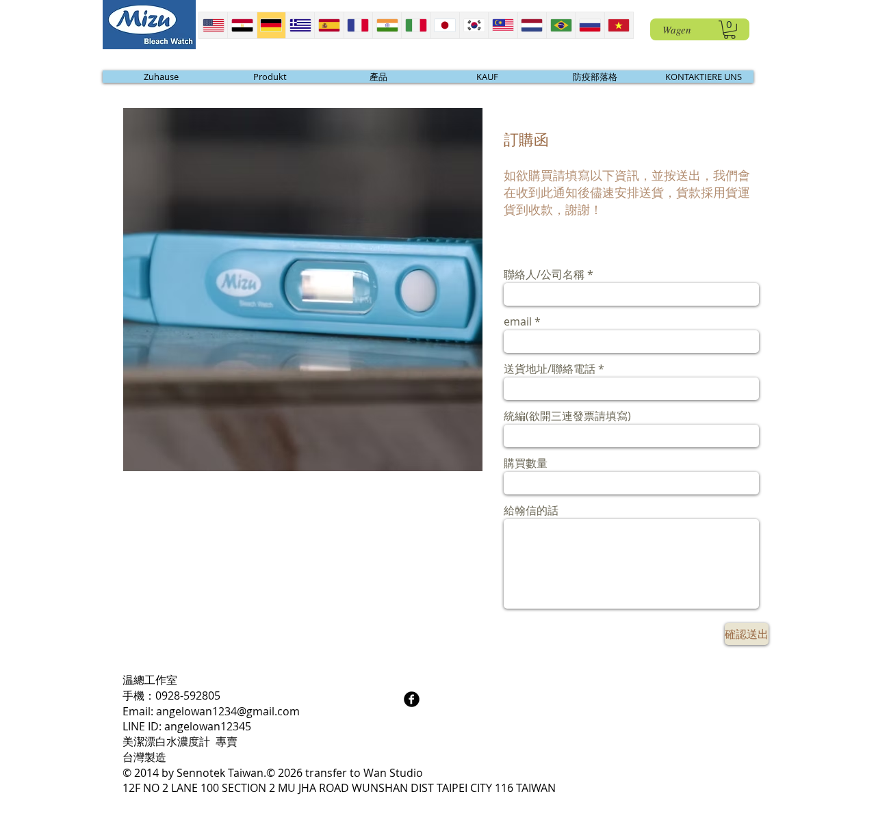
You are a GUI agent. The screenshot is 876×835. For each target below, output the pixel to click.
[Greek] (299, 25)
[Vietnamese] (618, 25)
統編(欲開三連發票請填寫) (567, 415)
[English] (213, 25)
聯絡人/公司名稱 (544, 274)
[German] (271, 25)
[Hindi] (386, 25)
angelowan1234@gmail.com (228, 711)
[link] (729, 30)
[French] (358, 25)
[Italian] (415, 25)
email (518, 321)
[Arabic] (241, 25)
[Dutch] (531, 25)
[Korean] (473, 25)
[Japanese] (444, 25)
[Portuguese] (560, 25)
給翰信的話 (531, 510)
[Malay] (502, 25)
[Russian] (589, 25)
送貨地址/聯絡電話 (549, 368)
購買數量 (526, 463)
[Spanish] (328, 25)
